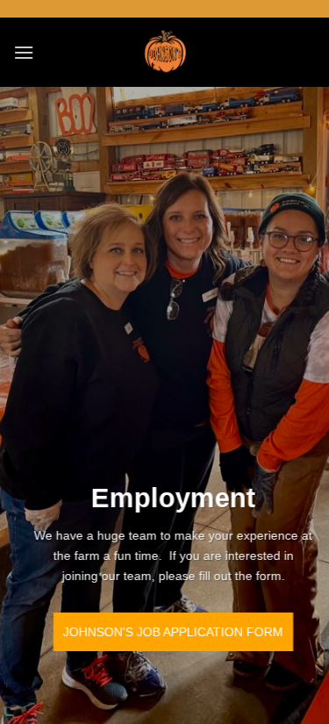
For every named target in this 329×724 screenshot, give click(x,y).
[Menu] (23, 52)
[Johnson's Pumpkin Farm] (165, 51)
